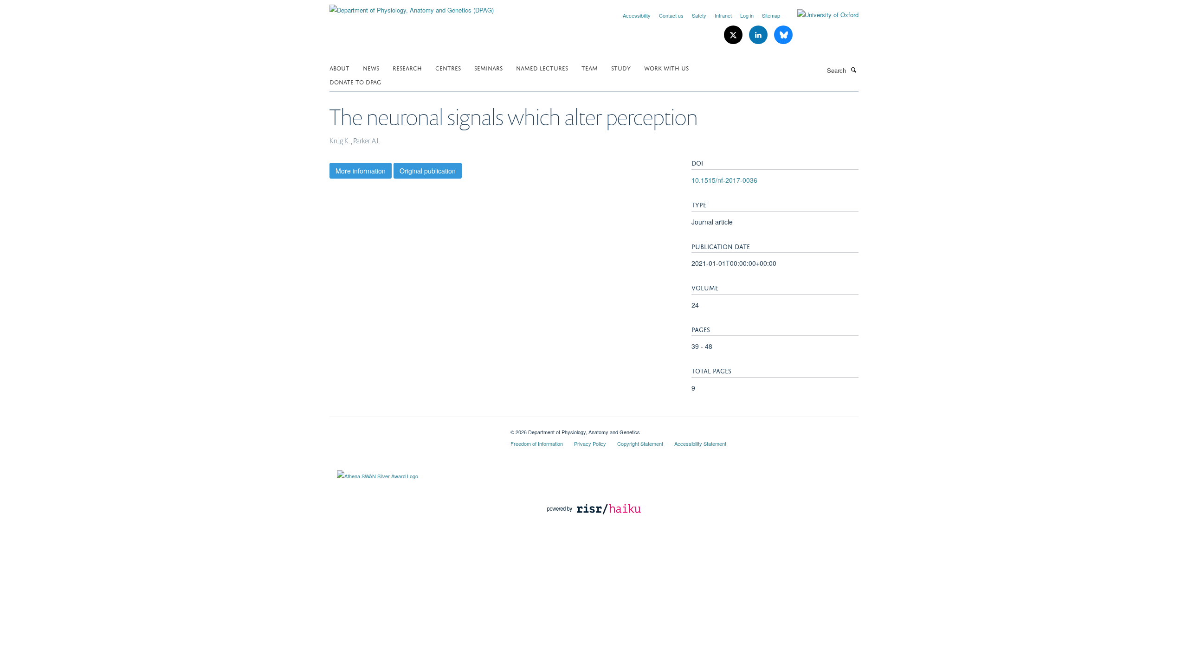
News (371, 67)
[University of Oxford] (821, 14)
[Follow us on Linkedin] (759, 35)
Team (589, 67)
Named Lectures (542, 67)
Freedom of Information (536, 443)
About (339, 67)
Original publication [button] (428, 170)
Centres (448, 67)
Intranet (723, 15)
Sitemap (771, 15)
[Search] (853, 69)
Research (407, 67)
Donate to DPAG (355, 81)
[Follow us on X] (734, 35)
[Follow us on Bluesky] (783, 35)
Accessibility (637, 15)
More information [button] (361, 170)
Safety (699, 15)
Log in (747, 15)
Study (621, 67)
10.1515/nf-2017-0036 (724, 180)
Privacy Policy (590, 443)
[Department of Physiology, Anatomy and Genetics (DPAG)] (411, 6)
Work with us (666, 67)
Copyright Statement (640, 443)
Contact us (671, 15)
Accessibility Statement (700, 443)
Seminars (488, 67)
